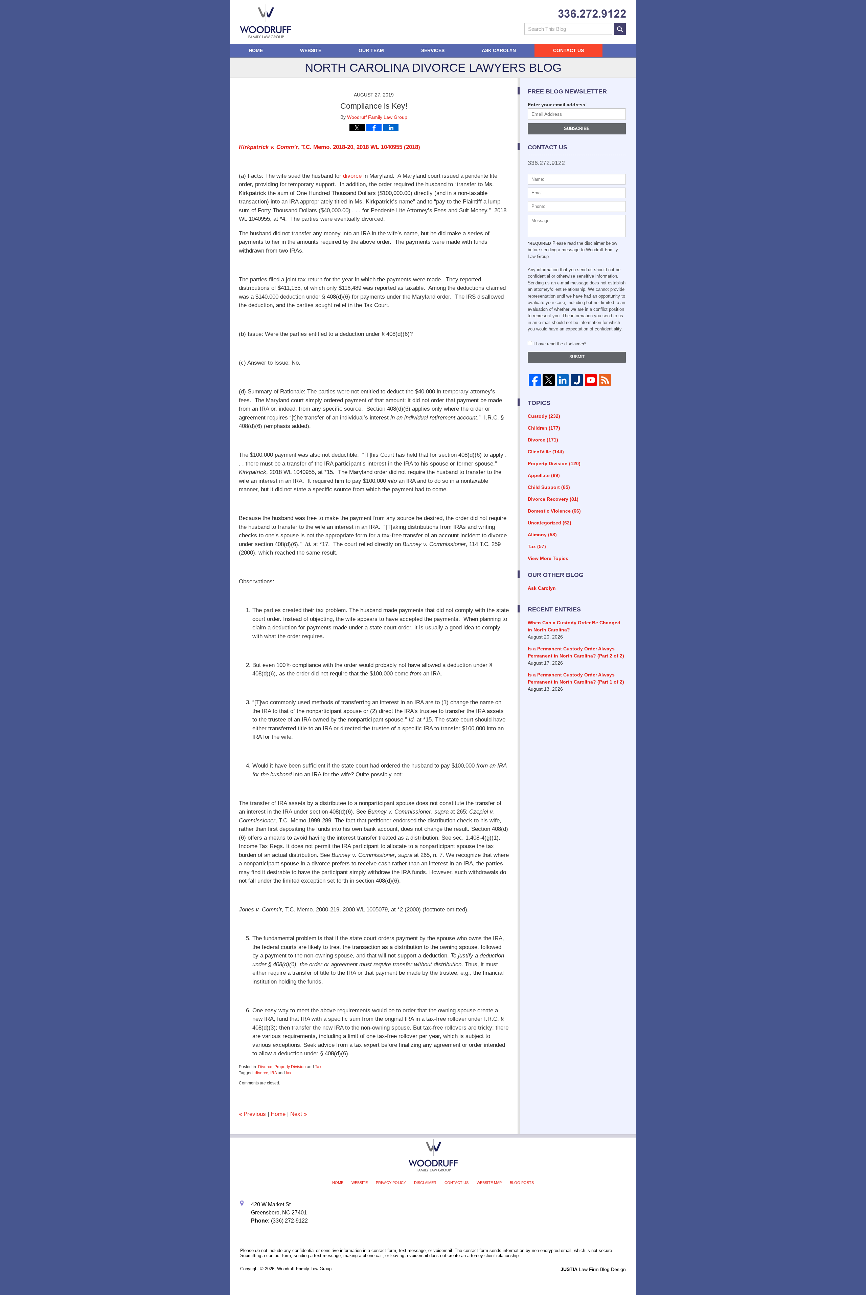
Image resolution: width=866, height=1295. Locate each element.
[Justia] (577, 380)
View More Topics (548, 558)
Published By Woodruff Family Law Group (592, 13)
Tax (318, 1066)
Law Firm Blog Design (593, 1269)
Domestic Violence (554, 511)
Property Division (290, 1066)
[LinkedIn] (563, 380)
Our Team (371, 50)
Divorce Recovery (553, 499)
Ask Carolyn (499, 50)
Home (256, 50)
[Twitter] (548, 380)
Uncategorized (549, 522)
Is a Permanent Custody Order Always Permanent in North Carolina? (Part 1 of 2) (576, 678)
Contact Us (568, 50)
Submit (577, 356)
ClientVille (546, 451)
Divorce (265, 1066)
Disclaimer (425, 1183)
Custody (544, 416)
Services (433, 50)
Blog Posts (522, 1183)
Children (544, 428)
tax (288, 1073)
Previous (252, 1114)
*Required (539, 243)
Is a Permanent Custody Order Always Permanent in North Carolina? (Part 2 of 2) (576, 652)
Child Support (549, 487)
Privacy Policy (391, 1183)
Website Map (489, 1183)
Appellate (544, 475)
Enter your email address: (557, 104)
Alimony (542, 534)
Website (310, 50)
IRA (273, 1073)
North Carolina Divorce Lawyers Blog (265, 21)
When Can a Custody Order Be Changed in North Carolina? (574, 626)
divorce (352, 176)
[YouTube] (591, 380)
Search (620, 29)
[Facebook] (535, 380)
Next (298, 1114)
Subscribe (577, 128)
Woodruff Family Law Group (304, 1268)
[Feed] (605, 380)
